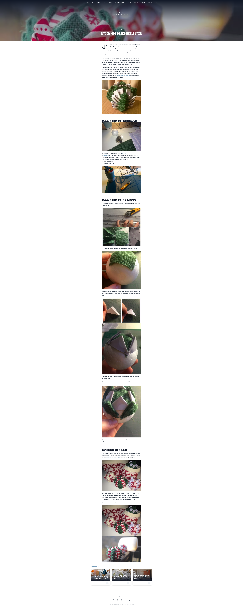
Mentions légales (118, 596)
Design (98, 2)
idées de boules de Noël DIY (123, 75)
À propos (127, 596)
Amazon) (124, 153)
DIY (93, 2)
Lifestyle (129, 2)
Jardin (143, 2)
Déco (87, 2)
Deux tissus (106, 155)
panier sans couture (134, 52)
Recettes (136, 2)
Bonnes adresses (119, 2)
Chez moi (150, 2)
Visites (110, 2)
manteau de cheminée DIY (112, 457)
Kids (104, 2)
